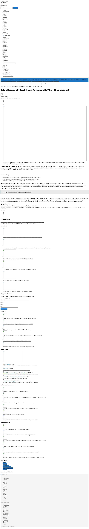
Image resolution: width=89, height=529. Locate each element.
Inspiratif (5, 490)
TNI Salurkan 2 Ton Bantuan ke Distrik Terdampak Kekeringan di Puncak (19, 269)
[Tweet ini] (3, 101)
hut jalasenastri (4, 207)
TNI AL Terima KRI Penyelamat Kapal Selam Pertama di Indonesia (19, 181)
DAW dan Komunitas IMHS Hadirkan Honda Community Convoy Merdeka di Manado (22, 237)
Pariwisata (5, 486)
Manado (5, 482)
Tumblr (5, 509)
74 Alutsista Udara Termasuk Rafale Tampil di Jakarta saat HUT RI (18, 258)
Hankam (5, 483)
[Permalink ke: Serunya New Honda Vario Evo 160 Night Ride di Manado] (9, 278)
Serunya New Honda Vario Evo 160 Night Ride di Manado (16, 280)
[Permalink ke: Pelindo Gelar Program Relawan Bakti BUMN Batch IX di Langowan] (5, 328)
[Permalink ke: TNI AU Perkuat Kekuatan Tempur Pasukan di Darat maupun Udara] (5, 401)
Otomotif (5, 493)
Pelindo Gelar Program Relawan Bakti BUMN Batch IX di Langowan (18, 329)
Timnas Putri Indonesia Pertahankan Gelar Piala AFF (15, 378)
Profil (4, 491)
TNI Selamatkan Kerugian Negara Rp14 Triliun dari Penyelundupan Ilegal (21, 179)
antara (4, 462)
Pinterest (6, 507)
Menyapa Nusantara (19, 372)
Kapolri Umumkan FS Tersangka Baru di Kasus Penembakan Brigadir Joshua (22, 222)
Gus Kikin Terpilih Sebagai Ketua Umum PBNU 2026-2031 (18, 81)
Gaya (4, 487)
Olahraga (16, 377)
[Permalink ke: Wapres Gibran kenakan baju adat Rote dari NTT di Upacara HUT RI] (5, 345)
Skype (5, 518)
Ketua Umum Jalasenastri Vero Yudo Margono (43, 207)
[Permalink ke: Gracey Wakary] (2, 95)
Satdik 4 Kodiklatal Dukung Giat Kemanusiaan (13, 414)
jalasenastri (10, 207)
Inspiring (12, 372)
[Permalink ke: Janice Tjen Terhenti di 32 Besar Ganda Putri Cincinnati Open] (5, 339)
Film (4, 497)
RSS (5, 524)
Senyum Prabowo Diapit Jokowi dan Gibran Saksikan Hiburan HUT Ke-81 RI (20, 366)
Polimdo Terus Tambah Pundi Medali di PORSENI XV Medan (16, 370)
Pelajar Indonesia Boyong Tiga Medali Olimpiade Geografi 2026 (18, 324)
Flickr (5, 522)
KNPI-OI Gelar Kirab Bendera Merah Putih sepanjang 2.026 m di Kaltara (19, 318)
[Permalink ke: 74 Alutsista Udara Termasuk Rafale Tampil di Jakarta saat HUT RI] (9, 256)
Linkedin (6, 514)
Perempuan (22, 377)
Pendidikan (5, 368)
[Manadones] (4, 5)
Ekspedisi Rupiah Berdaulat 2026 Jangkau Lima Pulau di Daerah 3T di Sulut (21, 177)
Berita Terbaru (6, 364)
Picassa (6, 521)
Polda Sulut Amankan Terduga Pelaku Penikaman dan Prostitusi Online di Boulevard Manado (24, 440)
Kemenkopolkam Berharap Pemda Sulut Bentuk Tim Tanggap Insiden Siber (20, 408)
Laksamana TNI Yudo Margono (61, 207)
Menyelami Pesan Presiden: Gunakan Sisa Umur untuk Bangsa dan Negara (20, 420)
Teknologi (5, 500)
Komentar (3, 300)
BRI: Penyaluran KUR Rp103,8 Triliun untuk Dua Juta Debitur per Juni (15, 79)
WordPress (6, 512)
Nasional (26, 372)
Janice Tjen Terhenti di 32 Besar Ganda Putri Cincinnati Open (17, 341)
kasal (14, 207)
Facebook (6, 505)
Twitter (5, 506)
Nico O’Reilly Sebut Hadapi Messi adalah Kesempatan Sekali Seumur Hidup (20, 382)
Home (4, 476)
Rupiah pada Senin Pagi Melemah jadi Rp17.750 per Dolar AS (45, 81)
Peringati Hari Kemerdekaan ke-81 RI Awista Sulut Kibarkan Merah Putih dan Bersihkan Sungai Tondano (26, 248)
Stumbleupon (7, 510)
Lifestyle (5, 489)
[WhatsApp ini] (3, 104)
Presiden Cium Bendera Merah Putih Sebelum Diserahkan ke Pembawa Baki (20, 374)
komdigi (5, 464)
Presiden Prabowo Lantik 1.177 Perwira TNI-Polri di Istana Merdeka (17, 291)
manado (5, 469)
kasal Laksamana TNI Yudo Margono (24, 207)
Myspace (6, 517)
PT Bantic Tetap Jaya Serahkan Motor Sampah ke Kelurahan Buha (18, 446)
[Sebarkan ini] (3, 100)
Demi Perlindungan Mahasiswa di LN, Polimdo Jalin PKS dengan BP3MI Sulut (48, 79)
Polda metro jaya (78, 207)
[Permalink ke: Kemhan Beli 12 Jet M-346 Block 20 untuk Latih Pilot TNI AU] (5, 390)
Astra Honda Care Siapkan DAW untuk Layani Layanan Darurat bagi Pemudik (21, 452)
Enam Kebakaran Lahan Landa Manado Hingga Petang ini (16, 429)
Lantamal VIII (71, 207)
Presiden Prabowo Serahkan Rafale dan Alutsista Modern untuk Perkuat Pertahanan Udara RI (24, 397)
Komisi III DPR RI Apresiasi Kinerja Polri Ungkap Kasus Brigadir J (18, 223)
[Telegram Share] (3, 103)
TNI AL (4, 208)
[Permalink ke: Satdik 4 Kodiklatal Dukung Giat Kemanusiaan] (5, 413)
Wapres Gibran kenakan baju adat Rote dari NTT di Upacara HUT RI (18, 346)
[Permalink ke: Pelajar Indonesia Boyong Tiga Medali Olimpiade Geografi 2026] (5, 322)
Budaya (5, 494)
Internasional (6, 478)
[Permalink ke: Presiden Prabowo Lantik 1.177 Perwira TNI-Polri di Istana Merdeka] (9, 289)
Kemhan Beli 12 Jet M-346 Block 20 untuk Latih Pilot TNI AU (16, 391)
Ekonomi (5, 485)
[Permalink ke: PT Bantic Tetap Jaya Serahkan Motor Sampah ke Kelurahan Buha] (5, 445)
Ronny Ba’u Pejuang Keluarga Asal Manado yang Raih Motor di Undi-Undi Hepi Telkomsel (23, 457)
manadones (6, 465)
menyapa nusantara (8, 468)
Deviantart (6, 516)
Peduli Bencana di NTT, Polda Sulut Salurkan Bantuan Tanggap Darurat (19, 435)
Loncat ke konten (4, 1)
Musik (4, 498)
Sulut (4, 481)
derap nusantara (7, 466)
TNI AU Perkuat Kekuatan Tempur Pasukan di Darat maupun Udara (18, 403)
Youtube (6, 520)
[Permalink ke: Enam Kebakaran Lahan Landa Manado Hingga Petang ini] (5, 428)
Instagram (6, 513)
